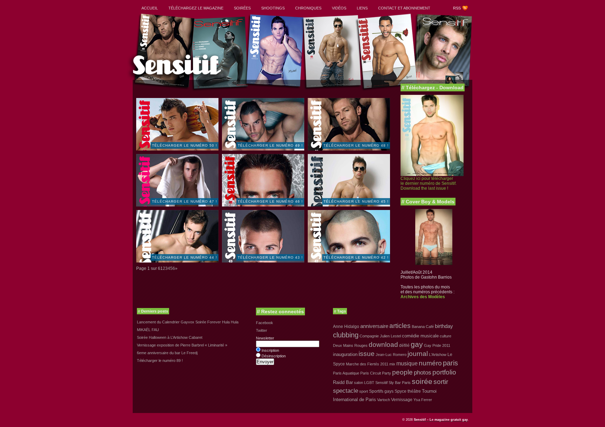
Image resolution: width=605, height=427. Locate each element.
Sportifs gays (381, 391)
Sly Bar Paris (400, 382)
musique (407, 363)
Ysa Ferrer (422, 400)
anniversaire (374, 326)
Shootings (273, 8)
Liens (362, 8)
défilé (404, 345)
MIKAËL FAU (148, 330)
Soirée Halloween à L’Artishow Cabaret (169, 337)
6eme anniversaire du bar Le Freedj (167, 353)
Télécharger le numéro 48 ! (356, 145)
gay (417, 344)
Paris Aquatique (346, 373)
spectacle (345, 390)
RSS (457, 8)
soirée (422, 381)
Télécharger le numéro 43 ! (270, 257)
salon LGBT (364, 382)
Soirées (242, 8)
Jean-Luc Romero (391, 354)
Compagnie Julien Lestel (380, 336)
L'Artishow (437, 354)
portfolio (444, 372)
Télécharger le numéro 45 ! (356, 201)
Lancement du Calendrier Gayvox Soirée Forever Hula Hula (187, 322)
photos (422, 372)
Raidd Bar (343, 382)
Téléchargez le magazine (195, 8)
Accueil (149, 8)
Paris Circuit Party (375, 373)
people (402, 372)
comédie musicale (420, 335)
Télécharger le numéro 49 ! (270, 145)
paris (450, 363)
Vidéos (339, 8)
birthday (444, 326)
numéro (430, 363)
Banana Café (423, 326)
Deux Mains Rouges (350, 345)
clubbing (346, 335)
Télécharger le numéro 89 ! (160, 360)
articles (400, 325)
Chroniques (308, 8)
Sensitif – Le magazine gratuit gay (441, 419)
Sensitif (381, 382)
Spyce (400, 391)
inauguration (345, 354)
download (383, 344)
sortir (440, 381)
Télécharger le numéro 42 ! (356, 257)
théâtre (414, 391)
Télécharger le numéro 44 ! (184, 257)
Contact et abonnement (404, 8)
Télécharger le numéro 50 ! (184, 145)
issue (367, 353)
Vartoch (383, 400)
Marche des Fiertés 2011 (367, 364)
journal (418, 353)
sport (363, 391)
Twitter (261, 330)
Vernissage (401, 399)
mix (392, 364)
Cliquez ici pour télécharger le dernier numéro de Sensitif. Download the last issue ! (429, 183)
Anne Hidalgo (346, 326)
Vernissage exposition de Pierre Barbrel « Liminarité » (182, 345)
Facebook (264, 323)
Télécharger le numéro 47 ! (184, 201)
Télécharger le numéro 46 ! (270, 201)
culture (445, 336)
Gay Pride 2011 (437, 345)
